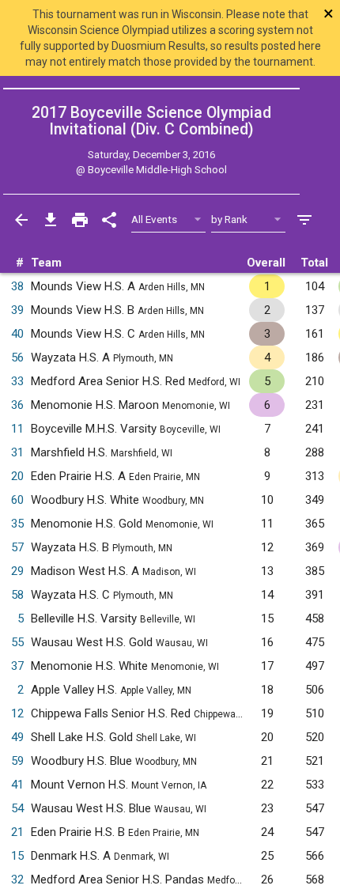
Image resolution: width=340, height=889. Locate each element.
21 (17, 832)
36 (17, 405)
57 (17, 547)
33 (17, 381)
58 (17, 595)
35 (17, 523)
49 (17, 737)
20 (17, 476)
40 (17, 334)
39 (17, 310)
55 (17, 642)
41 (17, 784)
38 (17, 286)
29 (17, 571)
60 (17, 500)
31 (17, 452)
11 (17, 429)
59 (17, 761)
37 (17, 666)
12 (17, 713)
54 (17, 808)
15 (17, 856)
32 (17, 879)
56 (17, 357)
